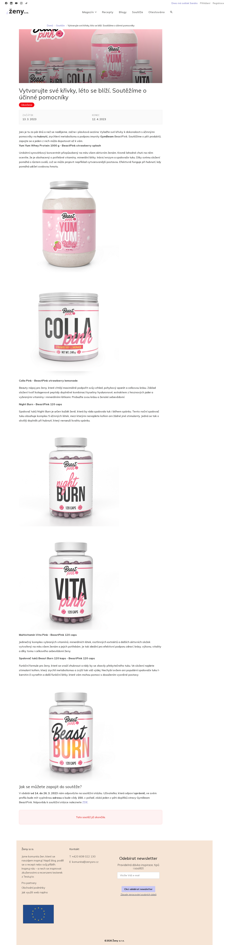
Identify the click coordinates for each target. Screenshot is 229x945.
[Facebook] (6, 3)
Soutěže (137, 12)
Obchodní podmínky (33, 887)
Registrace (218, 3)
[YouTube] (16, 3)
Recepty (107, 12)
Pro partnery (29, 883)
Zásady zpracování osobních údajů (138, 894)
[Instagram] (21, 3)
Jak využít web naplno (35, 892)
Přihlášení (205, 3)
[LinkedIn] (11, 3)
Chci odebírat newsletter (138, 889)
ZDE (85, 802)
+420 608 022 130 (84, 856)
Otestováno (157, 12)
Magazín (88, 12)
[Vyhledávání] (171, 12)
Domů (50, 25)
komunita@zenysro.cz (85, 861)
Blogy (123, 12)
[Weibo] (26, 3)
